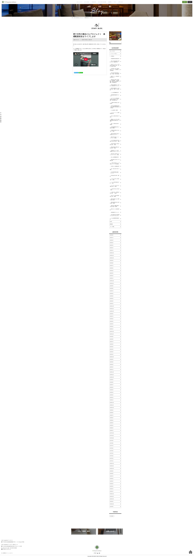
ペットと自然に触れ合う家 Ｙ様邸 (114, 182)
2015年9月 (111, 501)
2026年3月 (111, 247)
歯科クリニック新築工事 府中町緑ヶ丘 (115, 77)
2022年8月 (111, 339)
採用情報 (111, 224)
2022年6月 (111, 344)
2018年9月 (111, 410)
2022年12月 (112, 331)
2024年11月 (112, 283)
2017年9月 (111, 440)
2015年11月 (112, 496)
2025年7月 (111, 265)
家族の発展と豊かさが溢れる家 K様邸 (114, 203)
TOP (72, 17)
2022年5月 (111, 346)
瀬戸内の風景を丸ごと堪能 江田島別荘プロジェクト (114, 85)
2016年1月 (111, 491)
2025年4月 (111, 270)
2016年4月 (111, 483)
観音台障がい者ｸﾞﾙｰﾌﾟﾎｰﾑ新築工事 (115, 160)
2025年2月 (111, 275)
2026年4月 (111, 245)
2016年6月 (111, 478)
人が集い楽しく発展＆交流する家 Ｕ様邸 (114, 193)
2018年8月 (111, 412)
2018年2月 (111, 427)
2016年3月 (111, 486)
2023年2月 (111, 326)
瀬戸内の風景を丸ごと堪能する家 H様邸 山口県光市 (114, 89)
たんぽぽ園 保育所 (114, 110)
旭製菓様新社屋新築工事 (115, 58)
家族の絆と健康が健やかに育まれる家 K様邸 (114, 206)
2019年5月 (111, 389)
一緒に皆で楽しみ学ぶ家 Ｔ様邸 (115, 189)
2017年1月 (111, 460)
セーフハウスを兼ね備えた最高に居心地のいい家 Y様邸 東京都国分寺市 (114, 99)
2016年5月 (111, 481)
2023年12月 (112, 306)
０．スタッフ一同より (113, 53)
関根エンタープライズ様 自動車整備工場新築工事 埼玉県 (115, 120)
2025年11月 (112, 255)
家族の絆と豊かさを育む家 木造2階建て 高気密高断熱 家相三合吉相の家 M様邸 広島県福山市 (114, 81)
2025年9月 (111, 260)
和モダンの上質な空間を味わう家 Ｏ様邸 (114, 196)
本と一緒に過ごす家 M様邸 (114, 169)
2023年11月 (112, 308)
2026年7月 (111, 237)
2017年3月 (111, 455)
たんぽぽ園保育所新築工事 (114, 218)
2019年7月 (111, 384)
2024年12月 (112, 280)
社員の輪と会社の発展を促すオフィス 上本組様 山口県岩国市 (114, 69)
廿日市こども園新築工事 (115, 166)
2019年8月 (111, 382)
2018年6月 (111, 417)
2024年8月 (111, 288)
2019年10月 (112, 377)
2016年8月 (111, 473)
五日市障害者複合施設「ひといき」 (114, 172)
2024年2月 (111, 303)
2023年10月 (112, 311)
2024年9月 (111, 285)
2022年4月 (111, 349)
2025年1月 (111, 278)
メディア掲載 (78, 9)
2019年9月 (111, 379)
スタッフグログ (116, 8)
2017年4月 (111, 453)
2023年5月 (111, 321)
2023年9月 (111, 313)
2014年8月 (111, 506)
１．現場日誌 (112, 56)
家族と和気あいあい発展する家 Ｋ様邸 (114, 199)
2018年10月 (112, 407)
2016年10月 (112, 468)
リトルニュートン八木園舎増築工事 (114, 113)
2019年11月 (112, 374)
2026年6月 (111, 240)
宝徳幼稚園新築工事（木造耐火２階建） (114, 127)
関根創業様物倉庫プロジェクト (114, 95)
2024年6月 (111, 293)
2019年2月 (111, 397)
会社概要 (77, 11)
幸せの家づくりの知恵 (117, 4)
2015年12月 (112, 493)
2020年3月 (111, 364)
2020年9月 (111, 359)
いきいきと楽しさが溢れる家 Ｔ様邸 (114, 179)
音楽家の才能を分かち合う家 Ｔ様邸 (114, 131)
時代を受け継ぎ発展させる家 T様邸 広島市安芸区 (114, 73)
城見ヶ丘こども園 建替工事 (114, 209)
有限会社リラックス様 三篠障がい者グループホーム (114, 151)
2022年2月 (111, 354)
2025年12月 (112, 252)
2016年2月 (111, 488)
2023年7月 (111, 316)
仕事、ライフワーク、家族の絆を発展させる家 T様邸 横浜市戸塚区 (114, 65)
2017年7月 (111, 445)
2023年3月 (111, 323)
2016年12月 (112, 463)
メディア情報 (112, 226)
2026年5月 (111, 242)
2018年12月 (112, 402)
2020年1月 (111, 369)
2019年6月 (111, 387)
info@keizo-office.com (7, 549)
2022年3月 (111, 351)
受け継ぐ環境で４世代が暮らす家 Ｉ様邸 (114, 144)
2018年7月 (111, 415)
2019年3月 (111, 394)
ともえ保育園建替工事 (114, 92)
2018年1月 (111, 430)
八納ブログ (116, 6)
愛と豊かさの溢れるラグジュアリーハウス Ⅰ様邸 (114, 154)
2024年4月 (111, 298)
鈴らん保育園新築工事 (114, 157)
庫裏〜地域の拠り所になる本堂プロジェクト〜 (114, 134)
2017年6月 (111, 448)
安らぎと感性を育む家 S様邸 (115, 116)
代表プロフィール (79, 5)
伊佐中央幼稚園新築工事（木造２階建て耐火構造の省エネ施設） (114, 106)
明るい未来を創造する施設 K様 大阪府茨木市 (114, 61)
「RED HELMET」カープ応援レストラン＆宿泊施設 (115, 163)
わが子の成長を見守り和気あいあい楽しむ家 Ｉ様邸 (114, 141)
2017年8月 (111, 443)
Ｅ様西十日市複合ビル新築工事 (114, 103)
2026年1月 (111, 250)
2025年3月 (111, 273)
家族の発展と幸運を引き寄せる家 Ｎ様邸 (114, 147)
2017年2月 (111, 458)
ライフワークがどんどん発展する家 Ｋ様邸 (114, 186)
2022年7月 (111, 341)
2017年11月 (112, 435)
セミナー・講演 (79, 7)
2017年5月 (111, 450)
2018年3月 (111, 425)
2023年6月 (111, 318)
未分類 (111, 221)
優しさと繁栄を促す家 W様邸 (114, 124)
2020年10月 (112, 356)
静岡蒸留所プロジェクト (115, 212)
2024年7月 (111, 290)
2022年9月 (111, 336)
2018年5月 (111, 420)
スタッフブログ (112, 51)
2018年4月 (111, 422)
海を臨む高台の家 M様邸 (114, 176)
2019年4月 (111, 392)
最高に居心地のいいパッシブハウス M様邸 (114, 137)
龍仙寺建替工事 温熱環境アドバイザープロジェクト (114, 215)
